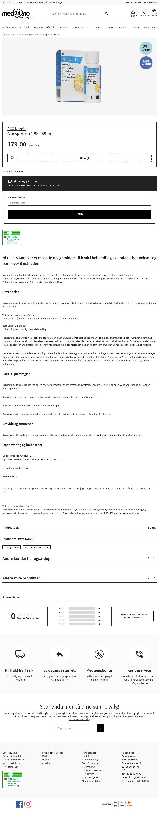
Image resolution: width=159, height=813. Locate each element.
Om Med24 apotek (11, 755)
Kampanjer (57, 2)
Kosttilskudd (9, 27)
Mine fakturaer (10, 766)
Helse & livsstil (14, 34)
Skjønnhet (39, 27)
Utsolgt (84, 158)
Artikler (138, 2)
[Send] (100, 728)
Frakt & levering (90, 763)
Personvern (88, 773)
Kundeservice (150, 2)
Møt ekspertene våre (13, 759)
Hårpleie (50, 27)
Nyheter (46, 759)
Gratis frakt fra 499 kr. (15, 2)
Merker (129, 2)
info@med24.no (137, 777)
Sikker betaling (90, 759)
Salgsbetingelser (90, 777)
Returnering (88, 766)
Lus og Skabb (30, 34)
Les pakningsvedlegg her (15, 467)
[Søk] (106, 13)
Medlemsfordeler (91, 780)
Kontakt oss (88, 755)
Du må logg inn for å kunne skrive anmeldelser (134, 616)
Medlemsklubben (11, 763)
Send (79, 214)
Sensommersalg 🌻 (38, 2)
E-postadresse (16, 197)
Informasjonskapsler (93, 770)
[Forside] (3, 34)
